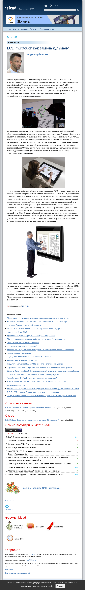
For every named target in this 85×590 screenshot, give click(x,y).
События (33, 29)
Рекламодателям (47, 29)
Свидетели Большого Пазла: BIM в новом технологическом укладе (35, 364)
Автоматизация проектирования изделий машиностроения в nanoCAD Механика (40, 350)
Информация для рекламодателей (17, 573)
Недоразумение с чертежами (19, 353)
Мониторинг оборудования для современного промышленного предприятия (38, 318)
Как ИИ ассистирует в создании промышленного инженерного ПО (35, 474)
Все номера (10, 501)
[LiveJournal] (28, 306)
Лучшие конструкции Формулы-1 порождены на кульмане (31, 336)
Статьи (16, 29)
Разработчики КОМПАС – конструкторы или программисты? (32, 378)
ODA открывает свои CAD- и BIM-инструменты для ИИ (31, 467)
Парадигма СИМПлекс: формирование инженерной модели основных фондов (39, 367)
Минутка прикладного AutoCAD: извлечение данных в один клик (34, 471)
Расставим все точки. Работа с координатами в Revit (30, 441)
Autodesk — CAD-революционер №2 (22, 360)
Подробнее (9, 569)
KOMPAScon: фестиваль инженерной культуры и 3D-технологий (32, 420)
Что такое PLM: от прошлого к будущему (24, 325)
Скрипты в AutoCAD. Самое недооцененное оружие (29, 444)
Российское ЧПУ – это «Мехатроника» (23, 343)
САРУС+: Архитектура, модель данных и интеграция (30, 437)
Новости (7, 29)
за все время (21, 434)
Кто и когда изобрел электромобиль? (23, 448)
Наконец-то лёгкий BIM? (17, 332)
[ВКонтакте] (23, 306)
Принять (60, 586)
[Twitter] (25, 306)
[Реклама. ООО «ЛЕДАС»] (42, 19)
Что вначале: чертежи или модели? (22, 346)
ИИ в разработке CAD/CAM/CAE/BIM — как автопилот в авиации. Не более (39, 464)
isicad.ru (32, 554)
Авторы (24, 29)
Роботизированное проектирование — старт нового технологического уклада (39, 321)
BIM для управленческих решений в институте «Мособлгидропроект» (36, 339)
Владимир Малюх (36, 54)
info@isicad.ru (31, 560)
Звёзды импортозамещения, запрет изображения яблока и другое (34, 329)
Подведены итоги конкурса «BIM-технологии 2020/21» (29, 357)
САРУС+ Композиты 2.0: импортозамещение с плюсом (28, 408)
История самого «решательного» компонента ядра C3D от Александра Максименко (41, 396)
